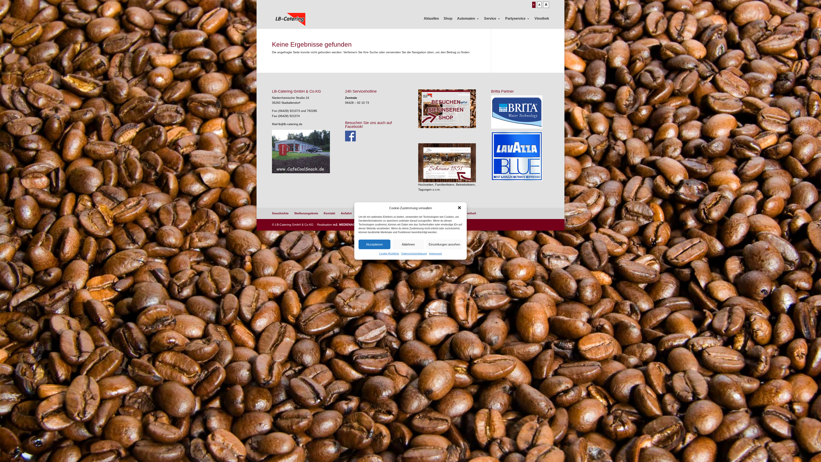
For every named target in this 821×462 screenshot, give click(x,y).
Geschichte (280, 213)
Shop (448, 18)
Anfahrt (346, 213)
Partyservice (515, 18)
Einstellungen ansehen (444, 244)
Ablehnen (408, 244)
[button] (459, 208)
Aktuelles (431, 18)
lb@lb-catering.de (290, 124)
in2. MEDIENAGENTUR (349, 224)
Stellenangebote (306, 213)
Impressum (435, 253)
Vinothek (542, 18)
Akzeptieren (374, 244)
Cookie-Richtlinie (389, 253)
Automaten (466, 18)
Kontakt (329, 213)
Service (490, 18)
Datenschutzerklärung (414, 253)
